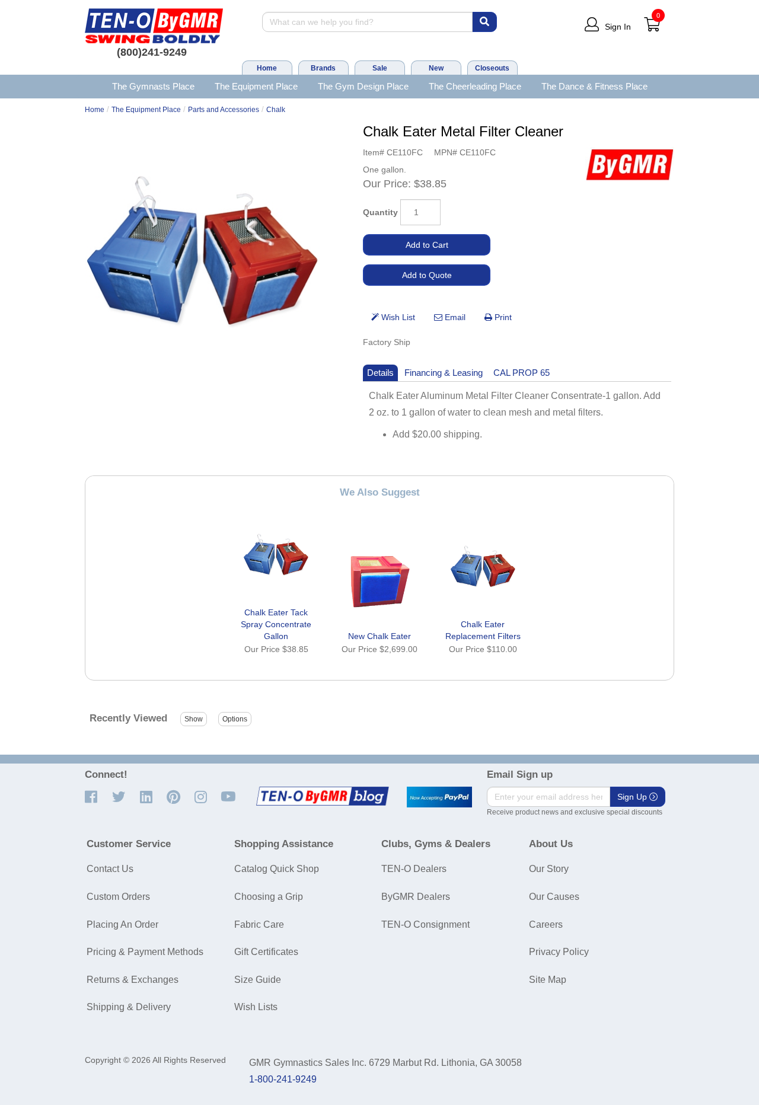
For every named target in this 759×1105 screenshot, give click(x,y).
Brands (323, 68)
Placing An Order (122, 924)
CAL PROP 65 (521, 373)
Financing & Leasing (443, 373)
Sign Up (633, 796)
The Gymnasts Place (153, 86)
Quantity (380, 212)
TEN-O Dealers (414, 869)
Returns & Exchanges (132, 980)
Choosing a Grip (268, 897)
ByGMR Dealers (415, 897)
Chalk (275, 110)
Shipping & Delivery (129, 1007)
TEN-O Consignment (425, 924)
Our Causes (554, 897)
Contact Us (110, 869)
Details (380, 373)
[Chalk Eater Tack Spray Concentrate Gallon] (276, 558)
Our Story (549, 869)
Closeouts (492, 68)
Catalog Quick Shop (276, 869)
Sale (379, 68)
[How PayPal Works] (439, 797)
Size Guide (257, 980)
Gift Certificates (266, 952)
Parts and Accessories (223, 110)
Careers (546, 924)
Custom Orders (118, 897)
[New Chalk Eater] (379, 582)
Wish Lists (256, 1007)
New (436, 68)
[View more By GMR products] (629, 164)
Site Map (547, 980)
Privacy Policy (559, 952)
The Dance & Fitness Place (594, 86)
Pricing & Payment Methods (145, 952)
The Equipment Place (256, 86)
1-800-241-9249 (283, 1079)
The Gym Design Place (363, 86)
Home (267, 68)
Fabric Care (259, 924)
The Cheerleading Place (475, 86)
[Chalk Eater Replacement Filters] (482, 570)
